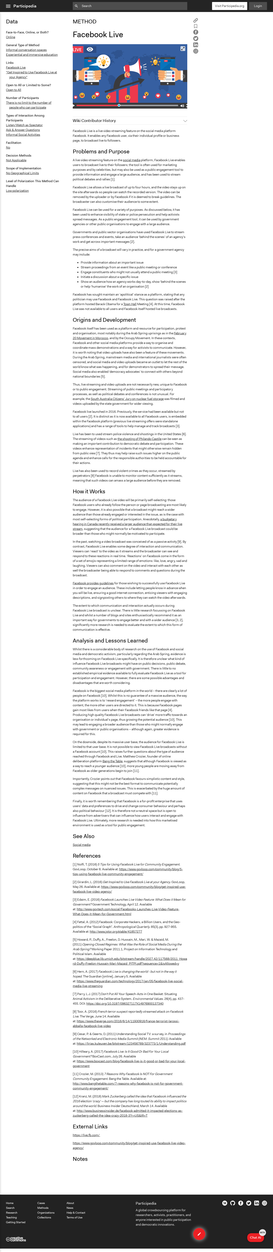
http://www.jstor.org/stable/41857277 (116, 931)
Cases (41, 1203)
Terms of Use (74, 1217)
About (70, 1203)
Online (10, 37)
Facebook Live (16, 67)
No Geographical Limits (22, 173)
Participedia (24, 6)
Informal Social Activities (23, 135)
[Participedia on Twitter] (248, 1204)
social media (131, 160)
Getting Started (15, 1222)
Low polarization (17, 191)
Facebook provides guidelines (93, 583)
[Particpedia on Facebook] (240, 1204)
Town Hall (129, 304)
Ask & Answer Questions (23, 130)
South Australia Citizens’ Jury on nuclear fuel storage (127, 399)
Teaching (11, 1217)
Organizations (46, 1212)
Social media (82, 845)
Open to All (13, 90)
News (70, 1208)
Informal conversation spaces (26, 50)
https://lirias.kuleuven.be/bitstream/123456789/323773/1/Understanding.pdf (131, 1043)
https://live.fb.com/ (86, 1135)
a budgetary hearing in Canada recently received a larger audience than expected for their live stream (127, 524)
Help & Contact (76, 1212)
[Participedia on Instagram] (264, 1204)
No (8, 147)
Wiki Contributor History (94, 120)
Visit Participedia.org (229, 6)
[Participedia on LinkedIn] (256, 1204)
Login (258, 6)
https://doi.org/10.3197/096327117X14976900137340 (124, 1003)
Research (11, 1212)
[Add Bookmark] (195, 27)
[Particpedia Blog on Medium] (224, 1204)
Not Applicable (16, 160)
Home (9, 1203)
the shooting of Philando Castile (139, 439)
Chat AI (257, 1236)
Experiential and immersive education (32, 55)
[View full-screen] (182, 48)
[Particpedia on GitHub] (232, 1204)
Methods (43, 1208)
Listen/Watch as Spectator (24, 125)
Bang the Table (113, 761)
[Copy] (195, 22)
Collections (44, 1217)
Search (10, 1208)
